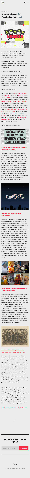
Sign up (15, 464)
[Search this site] (25, 2)
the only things (5, 97)
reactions (6, 95)
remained (20, 95)
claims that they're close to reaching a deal (13, 101)
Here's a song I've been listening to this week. (14, 407)
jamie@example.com (15, 448)
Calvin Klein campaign (20, 93)
